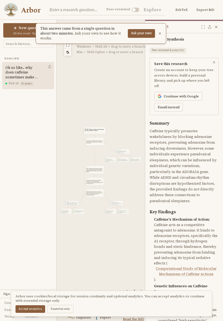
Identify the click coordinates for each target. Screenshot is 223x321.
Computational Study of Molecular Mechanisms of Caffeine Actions (186, 271)
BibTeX (181, 10)
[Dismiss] (160, 33)
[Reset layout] (67, 52)
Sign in (8, 294)
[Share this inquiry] (49, 66)
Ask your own (141, 33)
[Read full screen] (203, 26)
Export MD (205, 10)
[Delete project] (50, 75)
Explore (152, 9)
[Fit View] (67, 45)
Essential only (60, 309)
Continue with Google (181, 96)
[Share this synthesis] (209, 26)
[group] (94, 130)
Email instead (168, 107)
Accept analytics (30, 309)
